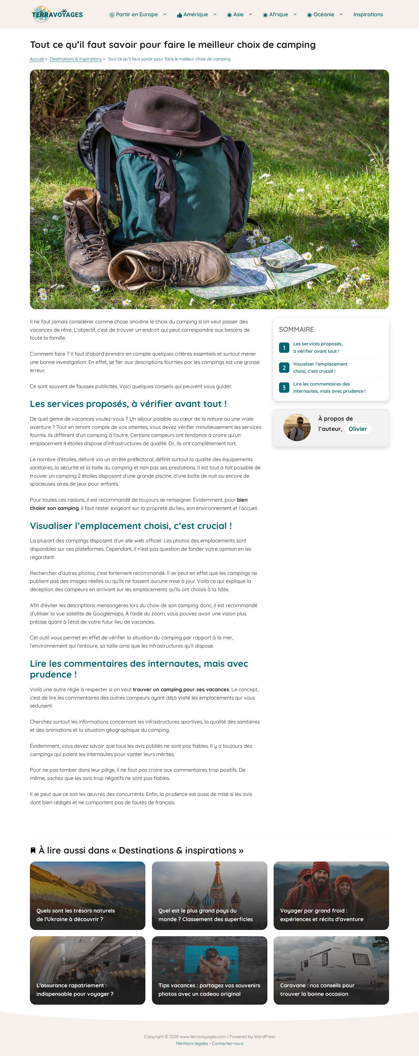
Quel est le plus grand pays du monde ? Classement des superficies (205, 914)
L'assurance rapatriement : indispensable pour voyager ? (74, 989)
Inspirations (368, 14)
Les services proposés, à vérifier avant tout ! (318, 347)
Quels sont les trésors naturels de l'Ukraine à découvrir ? (75, 914)
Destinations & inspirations (76, 59)
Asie (239, 14)
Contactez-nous (227, 1043)
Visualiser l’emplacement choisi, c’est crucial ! (320, 367)
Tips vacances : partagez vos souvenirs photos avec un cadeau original (209, 989)
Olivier (358, 428)
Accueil (37, 59)
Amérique (197, 14)
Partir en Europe (137, 14)
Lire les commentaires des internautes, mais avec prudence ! (329, 387)
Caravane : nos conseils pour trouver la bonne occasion (317, 989)
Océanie (324, 14)
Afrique (279, 14)
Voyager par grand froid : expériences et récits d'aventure (321, 914)
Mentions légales (192, 1043)
